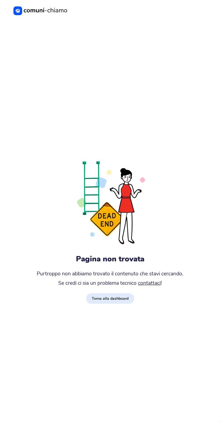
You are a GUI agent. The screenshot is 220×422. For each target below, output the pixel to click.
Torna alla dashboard (110, 298)
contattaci (149, 283)
